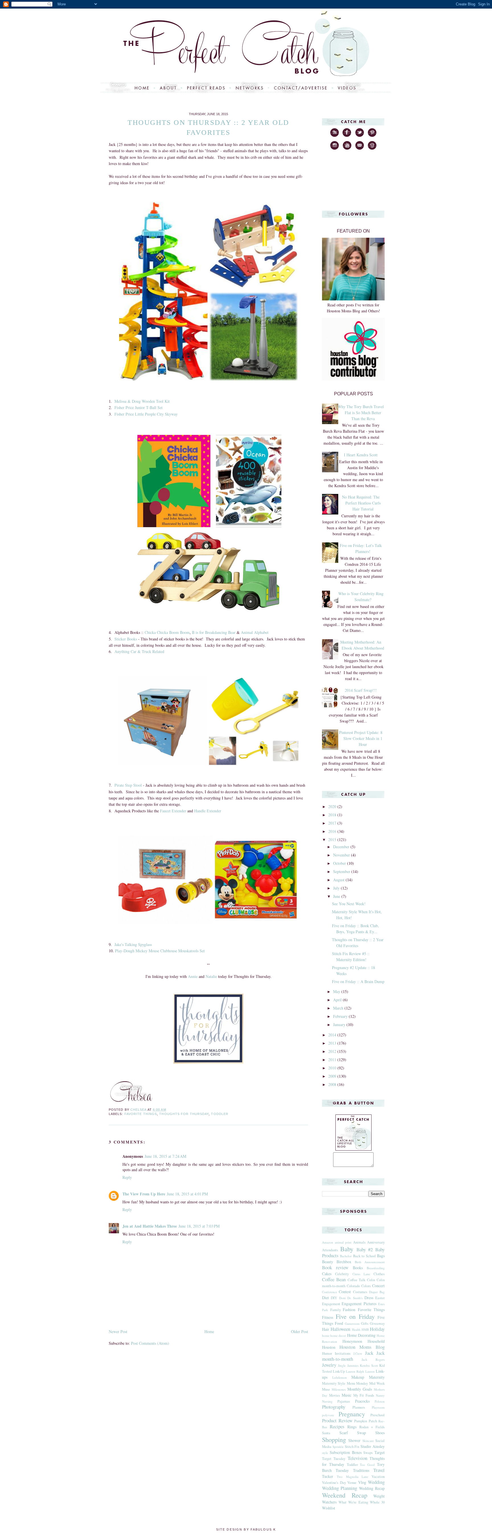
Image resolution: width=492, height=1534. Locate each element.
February (341, 1016)
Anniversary (376, 1242)
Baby (346, 1248)
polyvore (328, 1415)
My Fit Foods (363, 1395)
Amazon (327, 1242)
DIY (334, 1297)
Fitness (327, 1317)
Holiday (377, 1329)
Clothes (379, 1273)
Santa (326, 1433)
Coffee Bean (334, 1279)
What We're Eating (353, 1502)
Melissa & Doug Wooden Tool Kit (142, 401)
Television (357, 1458)
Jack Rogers (373, 1359)
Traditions (361, 1470)
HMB (365, 1329)
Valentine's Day (334, 1482)
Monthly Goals (359, 1389)
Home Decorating (361, 1335)
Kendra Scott (369, 1365)
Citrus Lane (361, 1274)
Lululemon (339, 1377)
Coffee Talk (357, 1279)
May (337, 991)
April (338, 999)
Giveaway (377, 1323)
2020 (332, 806)
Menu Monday (357, 1383)
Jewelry (329, 1365)
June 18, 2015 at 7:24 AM (165, 1156)
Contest (345, 1291)
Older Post (299, 1331)
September (342, 871)
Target (379, 1452)
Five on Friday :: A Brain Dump (358, 981)
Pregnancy (352, 1413)
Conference (329, 1292)
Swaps (368, 1452)
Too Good (367, 1464)
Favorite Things (140, 1114)
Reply (127, 1177)
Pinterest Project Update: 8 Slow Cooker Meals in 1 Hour (360, 738)
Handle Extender (207, 810)
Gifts (364, 1323)
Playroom (378, 1407)
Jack (369, 1353)
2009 (332, 1076)
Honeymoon (352, 1341)
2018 (332, 814)
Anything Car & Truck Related (139, 651)
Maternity (377, 1377)
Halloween (340, 1329)
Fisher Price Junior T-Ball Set (138, 407)
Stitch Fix (352, 1446)
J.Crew (357, 1353)
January (340, 1024)
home (325, 1335)
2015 (332, 839)
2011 (332, 1059)
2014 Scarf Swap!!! (361, 690)
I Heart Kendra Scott (361, 454)
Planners (358, 1407)
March (339, 1008)
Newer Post (118, 1331)
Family (335, 1309)
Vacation (378, 1476)
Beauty (327, 1261)
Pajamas (343, 1401)
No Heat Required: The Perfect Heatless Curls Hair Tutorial (361, 503)
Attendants (330, 1250)
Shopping (334, 1439)
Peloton (380, 1401)
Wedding (376, 1482)
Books (358, 1267)
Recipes (337, 1426)
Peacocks (362, 1401)
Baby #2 (364, 1249)
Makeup (357, 1377)
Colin (371, 1279)
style (325, 1452)
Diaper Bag (377, 1292)
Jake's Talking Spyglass (133, 944)
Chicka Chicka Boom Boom (167, 632)
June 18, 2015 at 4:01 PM (187, 1194)
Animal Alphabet (254, 632)
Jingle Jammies (348, 1365)
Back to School (364, 1256)
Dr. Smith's (354, 1298)
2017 (332, 823)
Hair (325, 1329)
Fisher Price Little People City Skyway (146, 414)
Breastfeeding (376, 1268)
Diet (325, 1297)
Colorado (353, 1285)
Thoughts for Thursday (184, 1114)
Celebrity (342, 1273)
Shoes (380, 1432)
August (339, 879)
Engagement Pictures (359, 1303)
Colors (366, 1285)
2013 (332, 1043)
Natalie (211, 976)
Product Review (337, 1420)
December (341, 846)
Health (356, 1329)
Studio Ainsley (372, 1446)
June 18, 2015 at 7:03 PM (199, 1226)
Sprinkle (338, 1447)
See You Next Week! (349, 903)
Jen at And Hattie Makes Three (149, 1226)
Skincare (368, 1441)
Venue (351, 1482)
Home (209, 1331)
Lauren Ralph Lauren (360, 1371)
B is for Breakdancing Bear (213, 632)
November (342, 855)
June (337, 896)
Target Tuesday (333, 1458)
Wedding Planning (339, 1488)
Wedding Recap (372, 1488)
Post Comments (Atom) (150, 1343)
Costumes (360, 1291)
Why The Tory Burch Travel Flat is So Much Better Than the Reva (361, 412)
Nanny (380, 1395)
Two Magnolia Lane (352, 1476)
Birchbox (344, 1261)
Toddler (219, 1114)
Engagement (331, 1303)
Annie (193, 976)
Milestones (339, 1389)
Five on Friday (355, 1316)
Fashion (349, 1309)
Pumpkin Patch (365, 1421)
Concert (378, 1285)
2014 (332, 1034)
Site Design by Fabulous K (246, 1529)
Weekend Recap (344, 1495)
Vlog (362, 1482)
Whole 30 (377, 1502)
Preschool (377, 1415)
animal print (343, 1242)
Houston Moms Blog (362, 1347)
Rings (351, 1426)
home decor (338, 1335)
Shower (354, 1440)
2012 (332, 1051)
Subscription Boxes (346, 1452)
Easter (380, 1297)
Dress (368, 1297)
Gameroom (352, 1323)
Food (339, 1323)
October (340, 863)
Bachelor (346, 1256)
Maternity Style (333, 1383)
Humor (327, 1353)
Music (346, 1395)
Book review (335, 1267)
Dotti (342, 1298)
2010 (332, 1068)
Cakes (326, 1273)
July (337, 888)
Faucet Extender (173, 810)
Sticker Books (125, 639)
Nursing (327, 1401)
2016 (332, 831)
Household (376, 1341)
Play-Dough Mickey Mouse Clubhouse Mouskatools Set (160, 950)
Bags (381, 1255)
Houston (328, 1347)
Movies (334, 1395)
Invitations (342, 1353)
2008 (332, 1084)
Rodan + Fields (372, 1427)
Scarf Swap (352, 1432)
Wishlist (328, 1508)
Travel (379, 1470)
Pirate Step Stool (128, 785)
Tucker (327, 1476)
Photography (333, 1406)
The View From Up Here (143, 1194)
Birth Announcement (370, 1262)
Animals (359, 1242)
